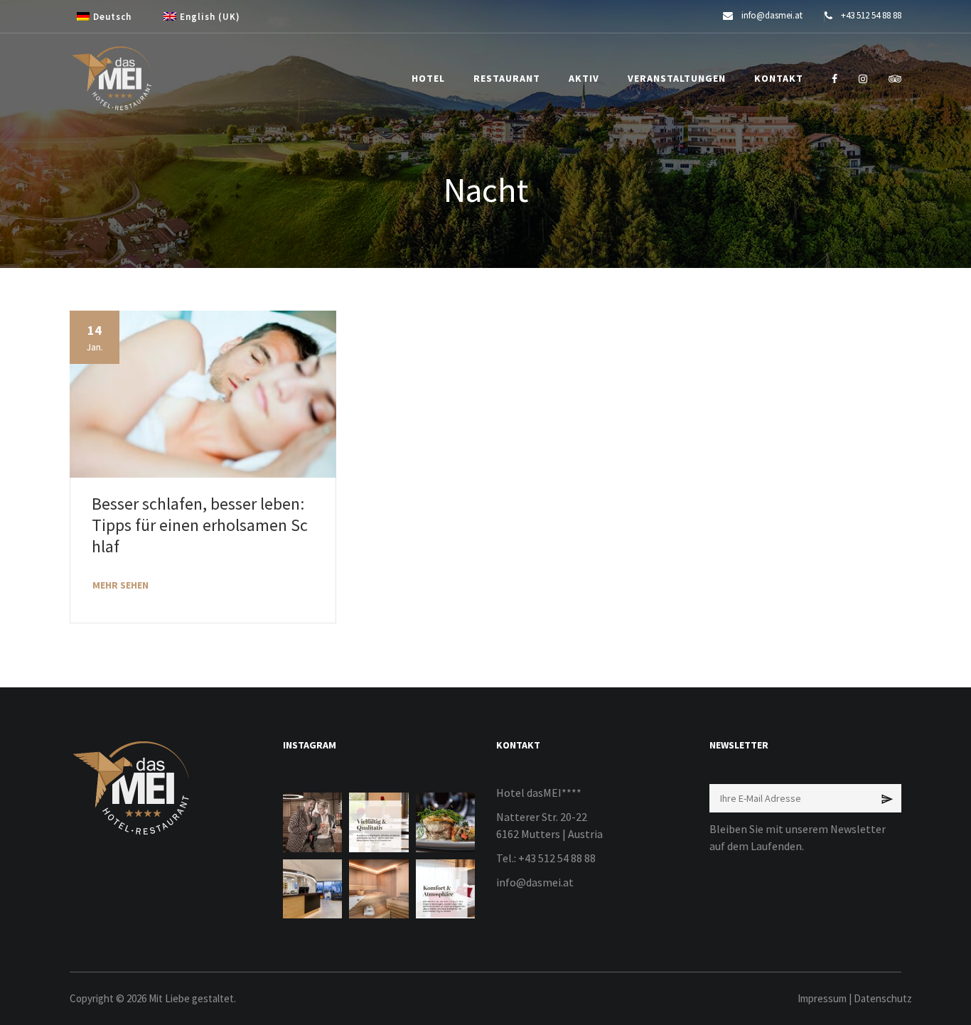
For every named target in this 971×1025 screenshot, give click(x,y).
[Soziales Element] (834, 79)
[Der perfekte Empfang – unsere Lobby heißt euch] (312, 888)
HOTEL (428, 78)
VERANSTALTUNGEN (677, 78)
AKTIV (584, 78)
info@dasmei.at (535, 882)
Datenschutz (883, 998)
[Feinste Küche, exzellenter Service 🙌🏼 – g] (445, 822)
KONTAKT (778, 78)
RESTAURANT (506, 78)
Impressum (822, 998)
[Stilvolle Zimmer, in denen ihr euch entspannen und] (445, 888)
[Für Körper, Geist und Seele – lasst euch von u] (378, 888)
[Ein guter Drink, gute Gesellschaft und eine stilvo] (312, 822)
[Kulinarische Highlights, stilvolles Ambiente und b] (378, 822)
